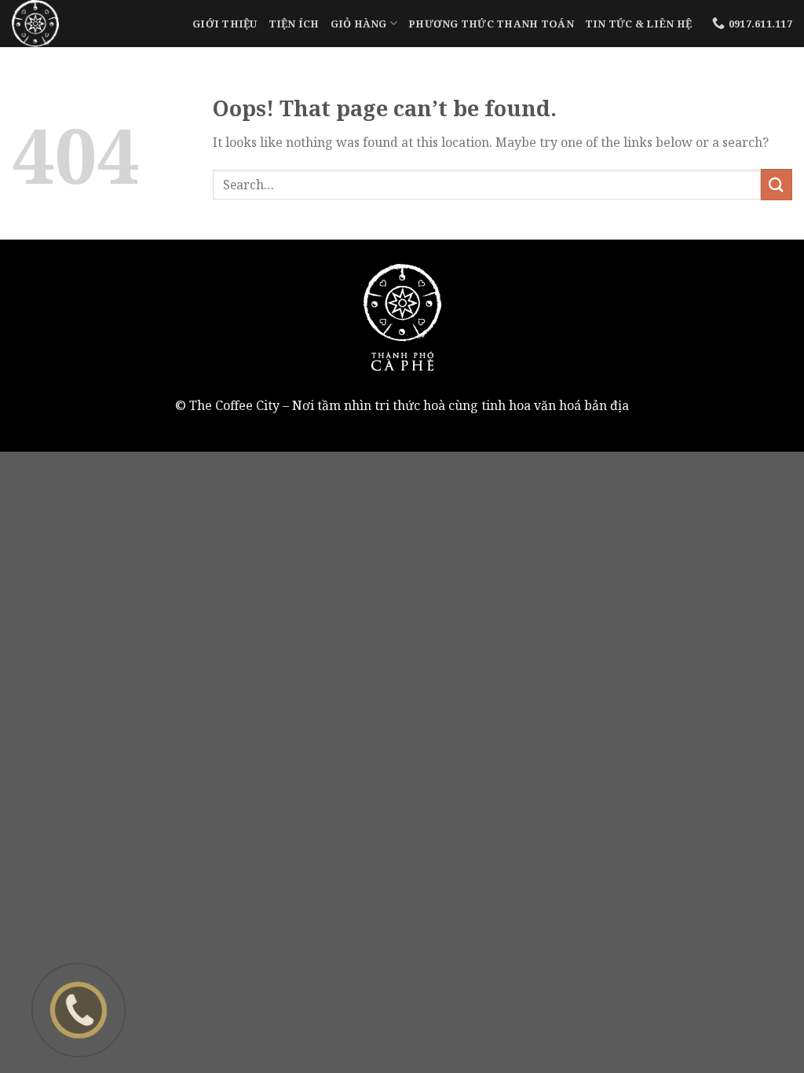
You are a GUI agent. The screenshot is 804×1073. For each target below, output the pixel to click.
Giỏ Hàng (359, 23)
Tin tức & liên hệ (638, 23)
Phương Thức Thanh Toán (491, 23)
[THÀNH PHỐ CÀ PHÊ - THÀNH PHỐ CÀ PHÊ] (90, 23)
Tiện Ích (294, 23)
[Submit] (776, 184)
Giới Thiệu (225, 23)
